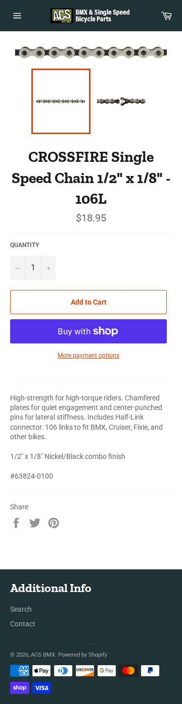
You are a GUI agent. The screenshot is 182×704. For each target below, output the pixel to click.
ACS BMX (43, 655)
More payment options (88, 355)
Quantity (24, 245)
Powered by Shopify (82, 655)
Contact (22, 624)
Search (21, 609)
